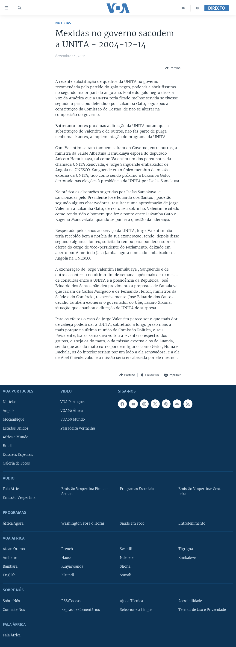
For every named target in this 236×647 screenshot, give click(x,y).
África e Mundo (15, 437)
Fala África (12, 489)
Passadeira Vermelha (77, 428)
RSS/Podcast (71, 601)
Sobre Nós (11, 601)
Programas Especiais (137, 489)
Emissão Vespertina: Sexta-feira (201, 491)
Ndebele (126, 558)
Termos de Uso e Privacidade (202, 610)
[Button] (173, 68)
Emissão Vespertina (19, 498)
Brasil (7, 446)
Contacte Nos (14, 610)
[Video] (184, 8)
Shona (125, 566)
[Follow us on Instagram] (144, 404)
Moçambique (13, 420)
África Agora (13, 523)
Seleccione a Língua (136, 610)
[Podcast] (166, 404)
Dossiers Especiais (18, 455)
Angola (9, 411)
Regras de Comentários (80, 610)
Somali (125, 575)
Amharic (10, 558)
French (67, 549)
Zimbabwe (187, 558)
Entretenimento (191, 523)
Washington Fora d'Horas (82, 523)
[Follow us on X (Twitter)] (155, 404)
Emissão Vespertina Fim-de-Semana (85, 491)
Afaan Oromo (14, 549)
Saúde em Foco (132, 523)
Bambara (10, 566)
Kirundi (67, 575)
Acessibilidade (190, 601)
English (9, 575)
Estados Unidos (15, 428)
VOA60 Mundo (72, 420)
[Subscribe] (177, 404)
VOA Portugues (72, 402)
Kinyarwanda (72, 566)
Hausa (66, 558)
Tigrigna (185, 549)
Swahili (126, 549)
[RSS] (187, 404)
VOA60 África (71, 411)
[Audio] (197, 8)
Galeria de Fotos (16, 463)
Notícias (63, 23)
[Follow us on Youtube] (133, 404)
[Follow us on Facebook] (122, 404)
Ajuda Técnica (131, 601)
